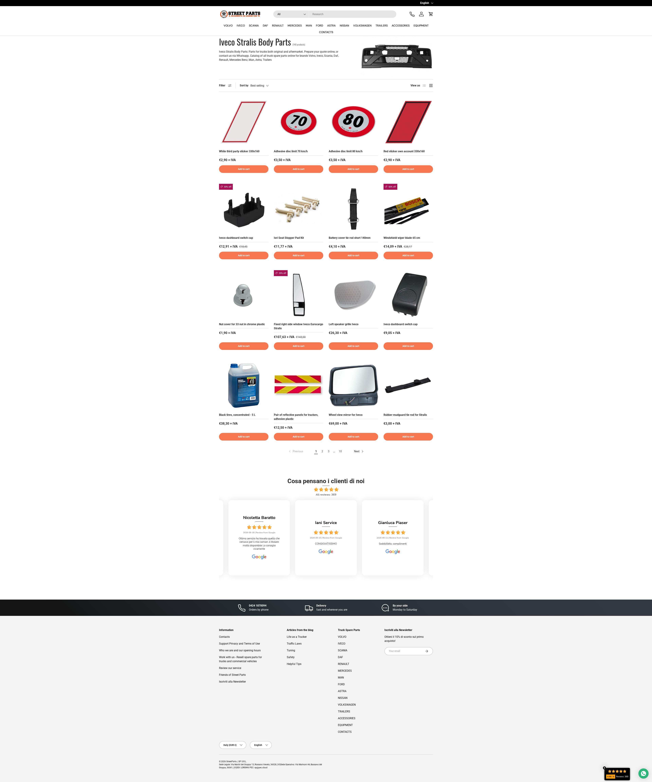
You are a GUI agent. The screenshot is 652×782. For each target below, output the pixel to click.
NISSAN (344, 25)
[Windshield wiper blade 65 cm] (408, 208)
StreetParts (231, 761)
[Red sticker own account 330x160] (408, 122)
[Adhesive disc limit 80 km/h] (353, 122)
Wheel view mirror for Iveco (346, 414)
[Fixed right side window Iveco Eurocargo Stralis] (298, 295)
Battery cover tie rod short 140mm (349, 237)
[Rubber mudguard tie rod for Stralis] (408, 385)
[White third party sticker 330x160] (243, 122)
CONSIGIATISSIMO (276, 543)
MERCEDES (295, 25)
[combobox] (334, 14)
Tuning (291, 650)
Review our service (230, 668)
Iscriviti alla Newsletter (232, 681)
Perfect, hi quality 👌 (409, 543)
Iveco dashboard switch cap (236, 237)
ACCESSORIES (401, 25)
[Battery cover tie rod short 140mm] (353, 208)
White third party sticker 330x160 (239, 151)
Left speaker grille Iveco (343, 324)
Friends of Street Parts (232, 674)
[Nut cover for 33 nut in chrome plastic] (243, 295)
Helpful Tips (294, 664)
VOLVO (228, 25)
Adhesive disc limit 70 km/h (291, 151)
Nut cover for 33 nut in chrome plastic (242, 324)
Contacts (224, 636)
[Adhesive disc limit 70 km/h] (298, 122)
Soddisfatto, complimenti (343, 543)
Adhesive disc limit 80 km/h (346, 151)
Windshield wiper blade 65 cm (402, 237)
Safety (291, 657)
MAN (309, 25)
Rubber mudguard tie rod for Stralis (405, 414)
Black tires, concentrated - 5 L (237, 414)
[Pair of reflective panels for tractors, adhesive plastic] (298, 385)
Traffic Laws (294, 643)
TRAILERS (382, 25)
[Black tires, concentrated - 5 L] (243, 385)
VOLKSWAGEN (362, 25)
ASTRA (331, 25)
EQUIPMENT (421, 25)
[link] (295, 451)
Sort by (244, 85)
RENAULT (278, 25)
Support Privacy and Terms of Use (239, 643)
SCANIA (254, 25)
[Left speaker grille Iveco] (353, 295)
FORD (319, 25)
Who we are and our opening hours (240, 650)
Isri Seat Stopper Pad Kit (289, 237)
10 (340, 451)
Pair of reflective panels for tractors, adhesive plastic (296, 417)
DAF (265, 25)
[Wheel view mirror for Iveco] (353, 385)
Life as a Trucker (297, 636)
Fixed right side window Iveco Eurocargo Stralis (298, 326)
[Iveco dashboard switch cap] (243, 208)
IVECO (241, 25)
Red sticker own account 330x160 (404, 151)
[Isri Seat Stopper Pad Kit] (298, 208)
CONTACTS (326, 32)
